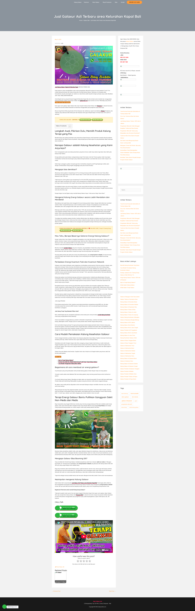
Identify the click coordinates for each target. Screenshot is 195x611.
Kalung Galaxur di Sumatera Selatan (129, 304)
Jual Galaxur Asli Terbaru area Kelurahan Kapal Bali (84, 483)
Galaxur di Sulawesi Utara (126, 361)
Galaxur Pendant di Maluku (126, 371)
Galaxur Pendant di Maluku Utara (128, 374)
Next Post (112, 591)
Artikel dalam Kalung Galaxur (127, 285)
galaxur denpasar (127, 401)
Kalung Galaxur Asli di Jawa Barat (128, 332)
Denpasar (99, 106)
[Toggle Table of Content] (69, 126)
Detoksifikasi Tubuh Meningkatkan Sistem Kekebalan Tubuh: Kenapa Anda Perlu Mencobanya (130, 153)
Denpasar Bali (79, 495)
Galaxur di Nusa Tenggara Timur (128, 343)
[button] (134, 2)
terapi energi (124, 407)
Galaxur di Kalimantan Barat (127, 348)
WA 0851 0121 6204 (85, 119)
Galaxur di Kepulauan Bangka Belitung (129, 320)
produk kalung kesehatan (104, 314)
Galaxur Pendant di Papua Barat (128, 379)
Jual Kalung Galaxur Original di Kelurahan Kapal (66, 87)
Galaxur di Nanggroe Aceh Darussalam (130, 296)
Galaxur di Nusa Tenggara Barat (128, 340)
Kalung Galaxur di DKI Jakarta (127, 322)
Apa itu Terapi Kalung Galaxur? (128, 282)
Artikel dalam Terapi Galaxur (127, 287)
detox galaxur (125, 397)
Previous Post (56, 591)
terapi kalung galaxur (133, 407)
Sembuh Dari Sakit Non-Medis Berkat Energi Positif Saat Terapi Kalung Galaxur (77, 362)
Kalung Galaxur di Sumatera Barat (128, 302)
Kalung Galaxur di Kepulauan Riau (128, 307)
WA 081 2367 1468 (97, 119)
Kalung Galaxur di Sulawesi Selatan (129, 363)
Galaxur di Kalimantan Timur (127, 345)
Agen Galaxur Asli (97, 601)
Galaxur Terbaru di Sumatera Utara (128, 299)
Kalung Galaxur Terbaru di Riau (127, 309)
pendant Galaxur (68, 248)
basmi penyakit (134, 393)
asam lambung (124, 393)
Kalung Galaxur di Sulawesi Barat (128, 358)
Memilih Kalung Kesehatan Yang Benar (129, 265)
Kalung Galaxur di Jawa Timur (127, 335)
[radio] (78, 561)
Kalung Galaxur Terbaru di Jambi (128, 312)
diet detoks (135, 397)
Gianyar (103, 111)
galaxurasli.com (84, 100)
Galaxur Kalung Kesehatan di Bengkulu (129, 317)
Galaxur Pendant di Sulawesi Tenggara (129, 368)
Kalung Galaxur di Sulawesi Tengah (129, 366)
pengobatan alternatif (126, 404)
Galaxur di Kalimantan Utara (127, 356)
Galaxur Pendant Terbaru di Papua (128, 376)
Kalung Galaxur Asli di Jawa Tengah (129, 327)
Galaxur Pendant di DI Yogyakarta (128, 330)
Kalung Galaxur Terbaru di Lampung (129, 314)
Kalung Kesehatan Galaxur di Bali (128, 338)
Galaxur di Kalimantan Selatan (127, 350)
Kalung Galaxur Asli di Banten (127, 325)
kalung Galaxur (129, 41)
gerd (136, 400)
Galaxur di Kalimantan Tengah (127, 353)
